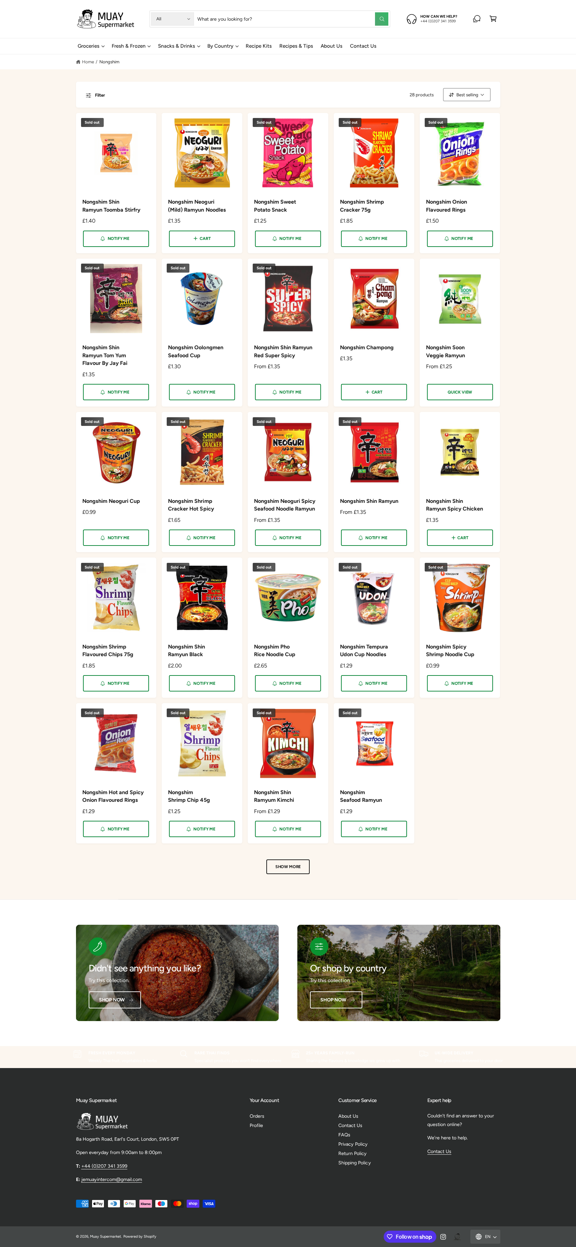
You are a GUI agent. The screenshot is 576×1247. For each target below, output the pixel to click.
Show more (288, 866)
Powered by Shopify (139, 1236)
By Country (220, 46)
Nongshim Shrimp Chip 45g (189, 796)
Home (88, 61)
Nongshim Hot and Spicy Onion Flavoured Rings (113, 796)
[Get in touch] (477, 19)
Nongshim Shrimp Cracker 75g (362, 206)
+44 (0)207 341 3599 (104, 1166)
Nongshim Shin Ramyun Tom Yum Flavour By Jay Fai (104, 355)
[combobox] (293, 19)
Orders (257, 1116)
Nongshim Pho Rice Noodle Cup (274, 650)
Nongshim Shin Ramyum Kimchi (274, 796)
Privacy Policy (353, 1144)
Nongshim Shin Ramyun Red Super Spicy (283, 351)
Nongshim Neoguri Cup (111, 501)
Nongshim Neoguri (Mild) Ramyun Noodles (197, 206)
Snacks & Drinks (176, 46)
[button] (493, 19)
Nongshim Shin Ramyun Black (186, 650)
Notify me (118, 238)
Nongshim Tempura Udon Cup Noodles (364, 650)
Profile (256, 1125)
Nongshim (109, 61)
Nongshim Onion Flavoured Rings (446, 206)
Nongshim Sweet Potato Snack (275, 206)
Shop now (112, 1000)
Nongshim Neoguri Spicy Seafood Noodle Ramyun (284, 505)
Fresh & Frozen (128, 46)
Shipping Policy (354, 1163)
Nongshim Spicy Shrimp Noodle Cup (450, 650)
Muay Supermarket (105, 1236)
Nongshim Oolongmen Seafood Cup (195, 351)
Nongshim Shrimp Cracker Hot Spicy (191, 505)
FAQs (344, 1135)
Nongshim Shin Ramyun (369, 501)
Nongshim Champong (367, 347)
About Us (348, 1116)
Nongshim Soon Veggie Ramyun (445, 351)
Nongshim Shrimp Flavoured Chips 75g (107, 650)
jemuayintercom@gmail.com (111, 1179)
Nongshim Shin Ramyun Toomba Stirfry (111, 206)
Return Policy (352, 1153)
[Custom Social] (457, 1237)
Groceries (88, 46)
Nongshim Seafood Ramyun (361, 796)
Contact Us (350, 1125)
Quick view (460, 392)
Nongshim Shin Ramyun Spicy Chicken (454, 505)
